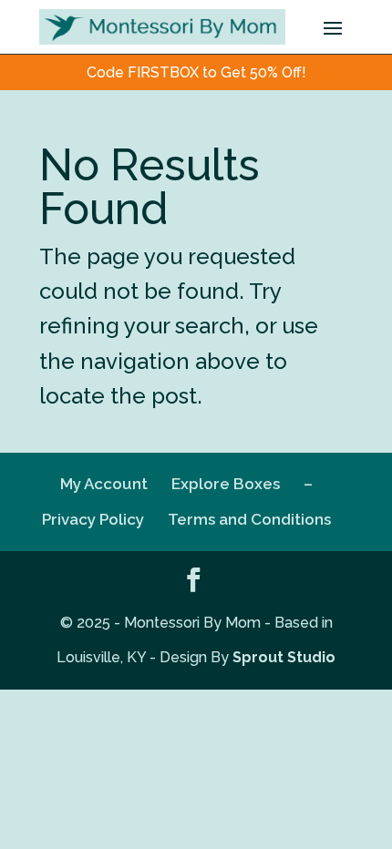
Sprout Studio (283, 657)
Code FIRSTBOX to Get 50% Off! (196, 72)
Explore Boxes (225, 484)
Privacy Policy (93, 519)
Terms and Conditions (249, 519)
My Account (104, 484)
